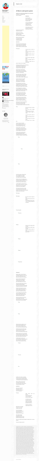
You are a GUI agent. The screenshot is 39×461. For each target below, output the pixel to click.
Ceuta (23, 433)
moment (28, 443)
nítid (27, 444)
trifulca (21, 452)
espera (20, 437)
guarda (25, 439)
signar (22, 450)
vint (26, 453)
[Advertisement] (5, 44)
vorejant (33, 453)
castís (18, 433)
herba (16, 440)
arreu (32, 428)
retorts (32, 449)
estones (27, 437)
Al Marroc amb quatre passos (24, 11)
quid (31, 448)
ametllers (22, 428)
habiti (33, 439)
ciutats (27, 433)
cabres (26, 431)
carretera (28, 432)
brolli (30, 430)
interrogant (31, 440)
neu (21, 444)
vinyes (28, 453)
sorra (16, 451)
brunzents (17, 431)
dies (27, 435)
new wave (24, 444)
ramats (32, 448)
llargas (28, 441)
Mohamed (26, 443)
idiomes (23, 440)
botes (22, 430)
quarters (28, 448)
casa (30, 432)
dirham (29, 435)
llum (17, 442)
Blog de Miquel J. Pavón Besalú (5, 11)
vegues (29, 452)
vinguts (25, 453)
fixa (25, 438)
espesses (22, 437)
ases (16, 429)
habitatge (31, 439)
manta (28, 442)
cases (16, 433)
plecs (30, 447)
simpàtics (26, 450)
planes (25, 447)
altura (16, 428)
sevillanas (18, 450)
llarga (26, 441)
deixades (28, 434)
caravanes (18, 432)
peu (31, 446)
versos (20, 453)
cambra (30, 431)
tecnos (28, 451)
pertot (26, 446)
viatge (22, 453)
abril (25, 427)
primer (16, 448)
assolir (19, 429)
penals (17, 446)
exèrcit (30, 437)
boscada (19, 430)
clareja (30, 433)
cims (26, 433)
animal (29, 428)
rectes (23, 449)
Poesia (19, 427)
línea (18, 441)
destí (25, 435)
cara (16, 432)
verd (32, 452)
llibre (31, 441)
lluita (16, 442)
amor (23, 428)
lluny (20, 442)
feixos (21, 438)
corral (16, 434)
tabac (22, 451)
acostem (30, 427)
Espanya (17, 437)
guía (29, 439)
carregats (24, 432)
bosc (17, 430)
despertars (21, 435)
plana (23, 447)
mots (31, 443)
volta (29, 453)
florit (26, 438)
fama (20, 438)
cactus (27, 431)
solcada (28, 450)
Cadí (28, 431)
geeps (16, 439)
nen (19, 444)
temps (32, 451)
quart (26, 448)
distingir (31, 435)
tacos (23, 451)
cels (22, 433)
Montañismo (17, 427)
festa (23, 438)
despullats (23, 435)
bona (16, 430)
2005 (28, 426)
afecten (33, 427)
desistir (17, 435)
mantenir (31, 442)
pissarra (19, 447)
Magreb (26, 442)
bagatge (28, 429)
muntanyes (17, 444)
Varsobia (28, 452)
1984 (24, 427)
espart (18, 437)
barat (30, 429)
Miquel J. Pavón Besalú (24, 426)
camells (32, 431)
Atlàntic (21, 429)
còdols (32, 433)
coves (21, 434)
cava (19, 433)
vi (21, 453)
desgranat (32, 434)
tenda (33, 451)
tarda (25, 451)
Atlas (31, 426)
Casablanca (33, 432)
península (19, 446)
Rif (33, 449)
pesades (30, 446)
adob (31, 427)
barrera (32, 429)
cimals (25, 433)
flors (27, 438)
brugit (33, 430)
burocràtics (20, 431)
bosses (21, 430)
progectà (19, 448)
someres (30, 450)
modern (24, 443)
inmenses (27, 440)
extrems (17, 438)
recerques (19, 449)
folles (29, 438)
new (22, 444)
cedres (20, 433)
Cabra (24, 431)
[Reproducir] (3, 97)
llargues (30, 441)
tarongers (27, 451)
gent (18, 439)
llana (24, 441)
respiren (28, 449)
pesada (28, 446)
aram (30, 428)
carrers (26, 432)
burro (21, 431)
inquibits (29, 440)
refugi (24, 449)
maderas (24, 442)
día (26, 435)
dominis (33, 435)
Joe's (8, 122)
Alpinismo (30, 426)
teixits (30, 451)
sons (31, 450)
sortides (18, 451)
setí (16, 450)
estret (28, 437)
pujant (24, 448)
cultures (26, 434)
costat (18, 434)
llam (23, 441)
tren (18, 452)
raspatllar (17, 449)
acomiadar (28, 427)
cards (20, 432)
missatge (20, 443)
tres (19, 452)
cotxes (19, 434)
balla (29, 429)
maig (27, 442)
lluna (19, 442)
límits (16, 441)
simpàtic (24, 450)
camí (33, 431)
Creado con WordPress (18, 459)
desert (30, 434)
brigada (27, 430)
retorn (30, 449)
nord (33, 444)
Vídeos (3, 19)
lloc (33, 441)
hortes (21, 440)
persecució (24, 446)
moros (30, 443)
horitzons (20, 440)
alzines (18, 428)
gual (23, 439)
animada (27, 428)
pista (20, 447)
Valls (25, 452)
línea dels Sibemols (21, 441)
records (21, 449)
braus (24, 430)
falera (18, 438)
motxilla (33, 443)
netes (20, 444)
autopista (25, 429)
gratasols (22, 439)
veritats (19, 453)
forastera (32, 438)
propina (23, 448)
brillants (29, 430)
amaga (20, 428)
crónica (24, 434)
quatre (30, 448)
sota (19, 451)
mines (16, 443)
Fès (22, 438)
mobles (22, 443)
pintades (17, 447)
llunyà (22, 442)
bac (26, 429)
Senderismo (22, 427)
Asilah (18, 429)
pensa (20, 446)
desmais (19, 435)
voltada (31, 453)
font (30, 438)
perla (22, 446)
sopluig (33, 450)
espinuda (25, 437)
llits (32, 441)
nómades (30, 444)
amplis (25, 428)
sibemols (20, 450)
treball (17, 452)
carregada (22, 432)
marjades (33, 442)
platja (29, 447)
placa (22, 447)
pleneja (32, 447)
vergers (17, 453)
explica (31, 437)
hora (18, 440)
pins (32, 446)
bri (25, 430)
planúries (27, 447)
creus (22, 434)
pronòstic (21, 448)
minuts (18, 443)
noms (32, 444)
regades (26, 449)
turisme (22, 452)
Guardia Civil (27, 439)
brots (32, 430)
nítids (28, 444)
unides (24, 452)
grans (20, 439)
